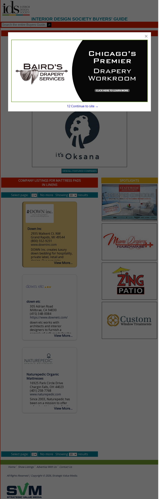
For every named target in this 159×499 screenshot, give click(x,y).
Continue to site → (82, 106)
